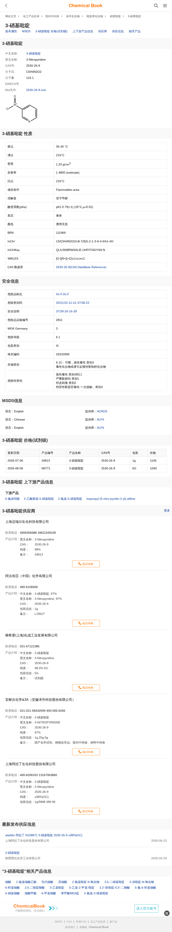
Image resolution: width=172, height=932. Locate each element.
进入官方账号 (146, 908)
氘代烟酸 (47, 881)
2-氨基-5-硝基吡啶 (70, 498)
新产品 (113, 921)
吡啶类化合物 (95, 16)
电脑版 (83, 927)
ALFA (100, 419)
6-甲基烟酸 (49, 893)
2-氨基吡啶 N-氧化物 (85, 881)
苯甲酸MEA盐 (70, 893)
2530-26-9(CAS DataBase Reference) (81, 267)
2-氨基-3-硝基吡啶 (96, 893)
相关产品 (135, 31)
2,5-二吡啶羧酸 (35, 887)
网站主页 (10, 16)
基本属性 (11, 31)
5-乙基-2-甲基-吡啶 (81, 887)
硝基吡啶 (115, 16)
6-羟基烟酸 (12, 887)
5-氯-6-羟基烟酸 (145, 887)
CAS (69, 921)
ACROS (102, 411)
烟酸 (8, 881)
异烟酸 (62, 881)
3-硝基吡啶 (134, 16)
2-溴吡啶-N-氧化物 (141, 881)
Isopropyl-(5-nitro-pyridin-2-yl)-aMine (110, 498)
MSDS (26, 31)
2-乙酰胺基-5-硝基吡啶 (39, 498)
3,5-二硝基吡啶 (114, 881)
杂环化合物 (73, 16)
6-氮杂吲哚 (12, 498)
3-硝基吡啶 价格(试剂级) (51, 31)
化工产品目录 (31, 16)
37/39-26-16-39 (66, 311)
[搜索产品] (156, 5)
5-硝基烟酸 (12, 893)
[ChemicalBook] (85, 5)
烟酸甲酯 (30, 893)
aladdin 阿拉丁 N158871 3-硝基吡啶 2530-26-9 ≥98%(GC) (43, 835)
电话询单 (87, 564)
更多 (167, 510)
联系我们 (70, 927)
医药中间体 (52, 16)
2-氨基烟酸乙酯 (26, 881)
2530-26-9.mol (36, 90)
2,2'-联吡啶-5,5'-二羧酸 (114, 887)
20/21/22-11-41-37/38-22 (72, 302)
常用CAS (81, 921)
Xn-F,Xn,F (62, 294)
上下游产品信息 (83, 31)
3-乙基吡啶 (57, 887)
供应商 (102, 31)
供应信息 (118, 31)
